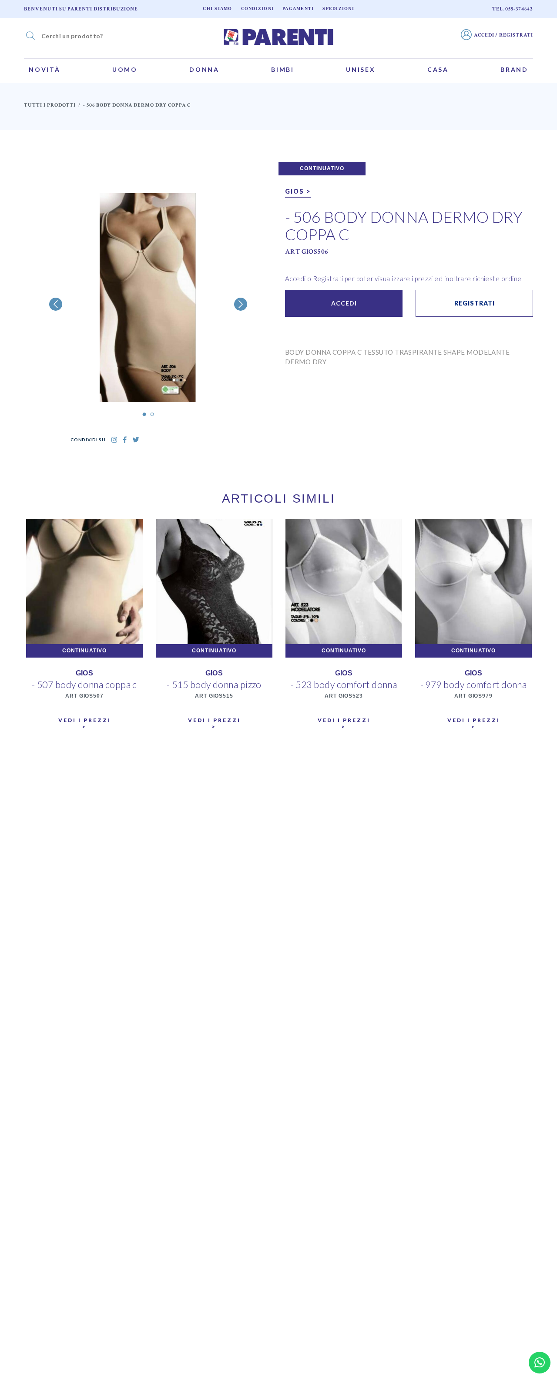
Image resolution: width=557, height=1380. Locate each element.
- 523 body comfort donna (344, 684)
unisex (361, 69)
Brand (514, 69)
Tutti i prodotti (50, 105)
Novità (44, 69)
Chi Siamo (217, 8)
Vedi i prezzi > (84, 723)
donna (204, 69)
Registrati (474, 303)
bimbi (282, 69)
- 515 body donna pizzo (214, 684)
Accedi (344, 303)
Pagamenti (298, 8)
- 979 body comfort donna (473, 684)
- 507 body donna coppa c (84, 684)
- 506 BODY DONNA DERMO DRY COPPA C (404, 225)
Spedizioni (338, 8)
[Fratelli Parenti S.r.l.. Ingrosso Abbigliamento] (278, 36)
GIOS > (298, 191)
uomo (125, 69)
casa (438, 69)
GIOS (85, 673)
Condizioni (257, 8)
